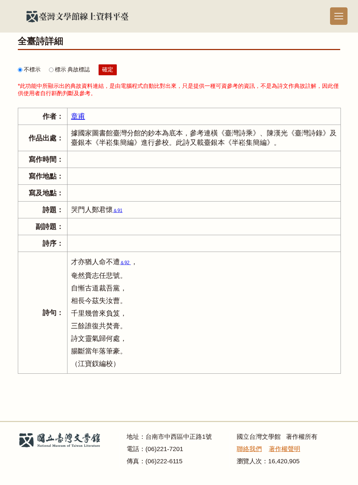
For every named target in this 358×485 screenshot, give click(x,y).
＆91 (117, 210)
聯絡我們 (249, 448)
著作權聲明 (284, 448)
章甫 (78, 116)
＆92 (125, 262)
